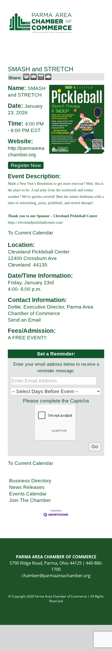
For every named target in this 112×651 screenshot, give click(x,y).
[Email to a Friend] (33, 77)
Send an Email (24, 320)
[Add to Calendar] (41, 77)
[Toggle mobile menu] (102, 8)
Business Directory (30, 480)
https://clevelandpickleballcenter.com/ (35, 222)
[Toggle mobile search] (93, 8)
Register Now (26, 165)
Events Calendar (28, 493)
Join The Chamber (30, 500)
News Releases (27, 487)
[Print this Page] (26, 77)
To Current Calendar (30, 232)
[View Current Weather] (48, 77)
